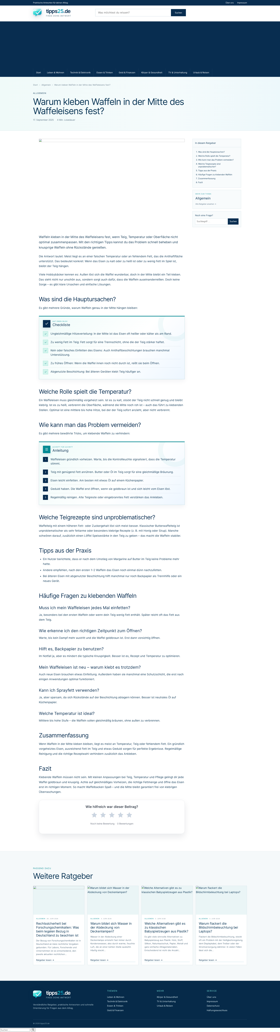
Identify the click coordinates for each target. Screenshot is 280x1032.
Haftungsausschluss (217, 1010)
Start (38, 72)
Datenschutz (213, 1005)
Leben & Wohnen (55, 72)
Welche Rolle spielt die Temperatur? (214, 156)
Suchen (178, 13)
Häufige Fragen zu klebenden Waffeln (215, 174)
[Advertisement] (140, 44)
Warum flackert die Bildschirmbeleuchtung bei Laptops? (218, 927)
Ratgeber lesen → (45, 960)
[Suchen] (33, 1030)
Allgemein (46, 85)
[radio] (94, 815)
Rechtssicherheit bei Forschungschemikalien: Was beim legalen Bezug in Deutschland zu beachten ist (57, 929)
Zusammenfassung (206, 178)
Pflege (159, 777)
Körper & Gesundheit (151, 72)
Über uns (230, 2)
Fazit (200, 182)
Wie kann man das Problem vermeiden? (216, 160)
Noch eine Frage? (204, 215)
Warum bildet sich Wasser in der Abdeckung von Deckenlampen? (111, 927)
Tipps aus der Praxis (207, 170)
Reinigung (45, 753)
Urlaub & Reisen (201, 72)
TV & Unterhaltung (177, 72)
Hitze (96, 410)
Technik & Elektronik (80, 72)
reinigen (72, 497)
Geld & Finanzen (127, 72)
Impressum (242, 2)
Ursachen (72, 284)
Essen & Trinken (105, 72)
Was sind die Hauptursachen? (211, 152)
